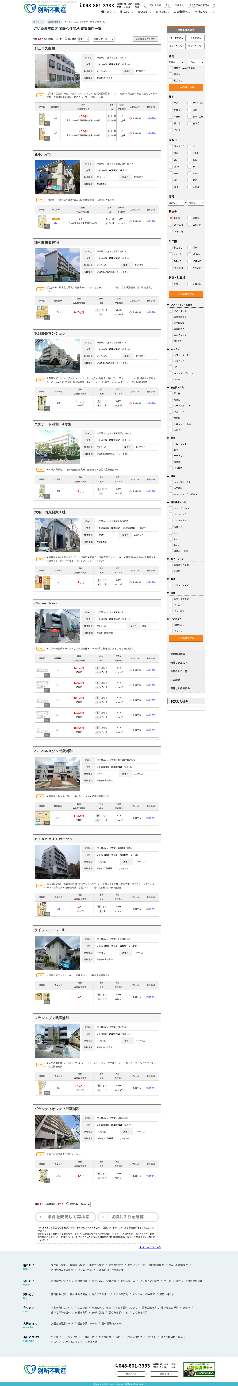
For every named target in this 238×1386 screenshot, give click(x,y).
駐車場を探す (116, 1264)
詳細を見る (151, 118)
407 (58, 403)
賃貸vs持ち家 (166, 1294)
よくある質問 (85, 1269)
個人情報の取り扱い (172, 1336)
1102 (58, 1176)
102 (58, 670)
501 (58, 491)
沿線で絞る (195, 38)
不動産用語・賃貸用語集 (110, 1269)
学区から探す (77, 1264)
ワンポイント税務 (149, 1280)
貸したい (124, 12)
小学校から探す (176, 45)
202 (55, 223)
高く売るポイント (118, 1312)
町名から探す (96, 1264)
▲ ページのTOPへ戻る (150, 1247)
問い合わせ (155, 5)
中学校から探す (195, 45)
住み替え (82, 1307)
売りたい (161, 12)
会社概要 (56, 1336)
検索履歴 (175, 679)
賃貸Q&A (97, 1280)
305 (55, 118)
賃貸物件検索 (177, 654)
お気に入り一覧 (178, 671)
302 (58, 730)
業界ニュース (128, 1280)
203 (58, 1088)
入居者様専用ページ (203, 5)
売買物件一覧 (58, 1294)
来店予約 (179, 5)
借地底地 (97, 1307)
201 (58, 685)
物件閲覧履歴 (156, 1264)
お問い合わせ (134, 1336)
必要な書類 (81, 1312)
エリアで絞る (176, 38)
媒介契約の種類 (169, 1307)
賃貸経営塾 (81, 1280)
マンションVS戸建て (144, 1294)
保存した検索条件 (180, 688)
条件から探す (58, 1264)
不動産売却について (62, 1307)
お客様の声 (105, 1336)
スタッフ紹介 (72, 1336)
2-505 (58, 312)
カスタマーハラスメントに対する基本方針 (74, 1341)
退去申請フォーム (87, 1323)
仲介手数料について (126, 1307)
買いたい (143, 12)
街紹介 (119, 1336)
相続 (108, 1307)
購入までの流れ (100, 1294)
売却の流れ (98, 1312)
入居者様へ (181, 12)
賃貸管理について (61, 1280)
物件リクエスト (178, 662)
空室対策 (111, 1280)
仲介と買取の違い (61, 1312)
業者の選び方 (149, 1307)
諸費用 (186, 1307)
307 (55, 133)
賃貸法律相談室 (193, 1280)
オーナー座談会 (172, 1280)
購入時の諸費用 (78, 1294)
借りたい (106, 12)
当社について (203, 12)
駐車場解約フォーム (113, 1323)
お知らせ (89, 1336)
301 (58, 715)
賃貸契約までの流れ (62, 1269)
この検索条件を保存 (145, 38)
